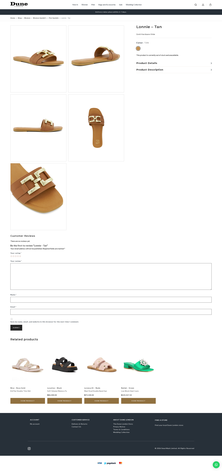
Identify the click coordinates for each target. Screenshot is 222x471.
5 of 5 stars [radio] (20, 256)
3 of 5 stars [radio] (16, 256)
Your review (16, 261)
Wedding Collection (134, 4)
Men (93, 4)
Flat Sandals (54, 18)
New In (75, 4)
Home (12, 18)
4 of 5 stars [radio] (18, 256)
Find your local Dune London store (169, 425)
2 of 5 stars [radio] (13, 256)
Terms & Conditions (121, 429)
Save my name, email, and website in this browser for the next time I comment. (44, 322)
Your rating (16, 253)
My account (35, 424)
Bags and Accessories (107, 4)
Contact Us (76, 427)
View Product (28, 401)
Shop (20, 18)
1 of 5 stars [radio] (11, 256)
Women (85, 4)
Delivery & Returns (79, 424)
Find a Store (161, 420)
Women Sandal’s (39, 18)
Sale (120, 4)
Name (13, 295)
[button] (216, 464)
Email (13, 307)
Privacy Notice (119, 427)
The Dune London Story (123, 424)
